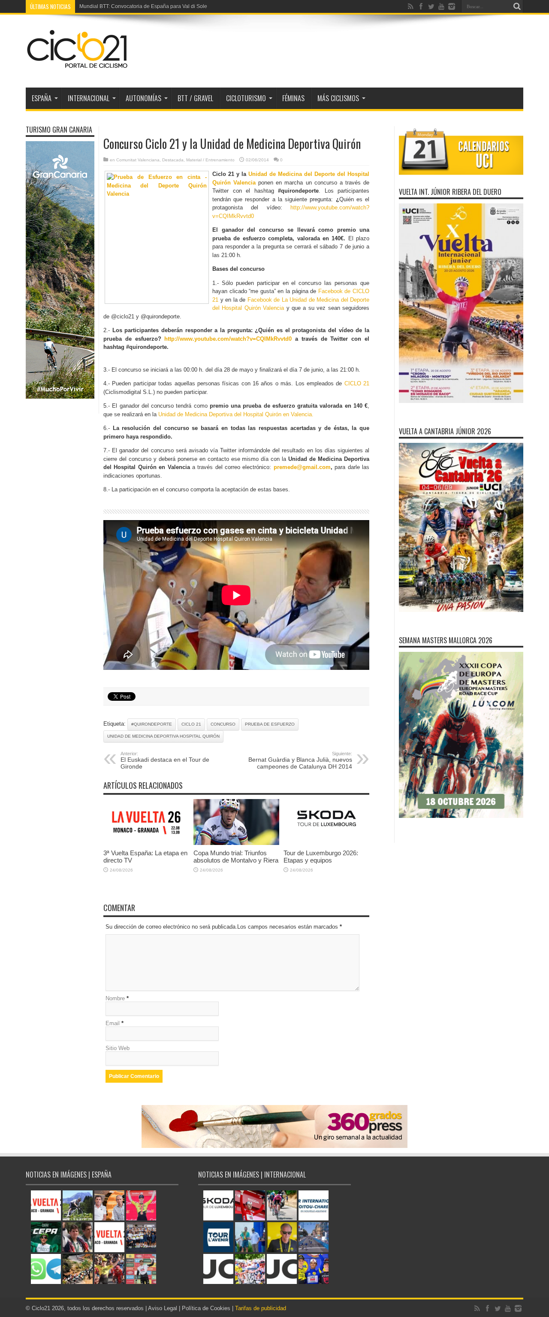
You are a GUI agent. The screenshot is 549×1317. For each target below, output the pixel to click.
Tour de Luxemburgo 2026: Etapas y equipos (321, 856)
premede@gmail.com (302, 467)
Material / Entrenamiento (210, 159)
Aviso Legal (162, 1308)
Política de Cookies (206, 1308)
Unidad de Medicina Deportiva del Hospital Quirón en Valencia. (236, 414)
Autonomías (143, 98)
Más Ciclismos (338, 98)
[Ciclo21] (78, 66)
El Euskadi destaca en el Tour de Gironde (165, 760)
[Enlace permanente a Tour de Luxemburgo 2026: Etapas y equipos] (326, 843)
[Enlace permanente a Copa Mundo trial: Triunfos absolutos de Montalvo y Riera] (236, 843)
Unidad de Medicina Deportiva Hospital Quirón (163, 736)
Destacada (173, 159)
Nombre (115, 998)
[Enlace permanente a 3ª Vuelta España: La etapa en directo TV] (146, 843)
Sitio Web (118, 1048)
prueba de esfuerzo (270, 724)
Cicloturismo (246, 98)
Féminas (293, 98)
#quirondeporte (151, 724)
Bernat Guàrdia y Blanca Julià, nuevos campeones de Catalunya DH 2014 (300, 760)
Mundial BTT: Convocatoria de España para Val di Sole (143, 6)
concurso (223, 724)
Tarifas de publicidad (260, 1308)
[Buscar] (516, 6)
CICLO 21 (356, 383)
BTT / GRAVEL (195, 98)
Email (113, 1023)
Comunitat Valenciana (138, 159)
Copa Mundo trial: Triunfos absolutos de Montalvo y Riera (235, 856)
